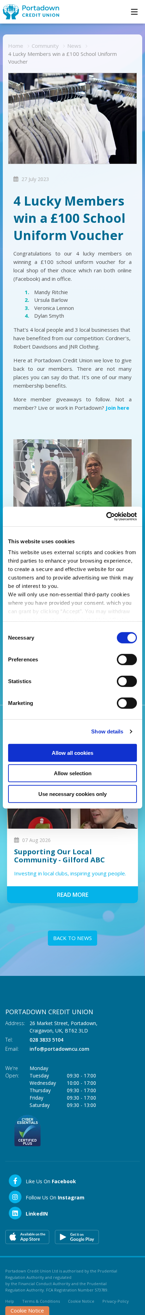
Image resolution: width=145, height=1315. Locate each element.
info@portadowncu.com (59, 1048)
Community (45, 45)
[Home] (28, 12)
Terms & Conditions (41, 1301)
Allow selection (73, 773)
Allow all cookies (72, 753)
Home (15, 45)
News (74, 45)
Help (9, 1301)
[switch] (127, 659)
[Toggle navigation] (134, 11)
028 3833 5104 (46, 1039)
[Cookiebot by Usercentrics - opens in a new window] (106, 516)
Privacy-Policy (115, 1301)
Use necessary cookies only (72, 794)
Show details (107, 731)
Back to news (72, 937)
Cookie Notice (81, 1301)
